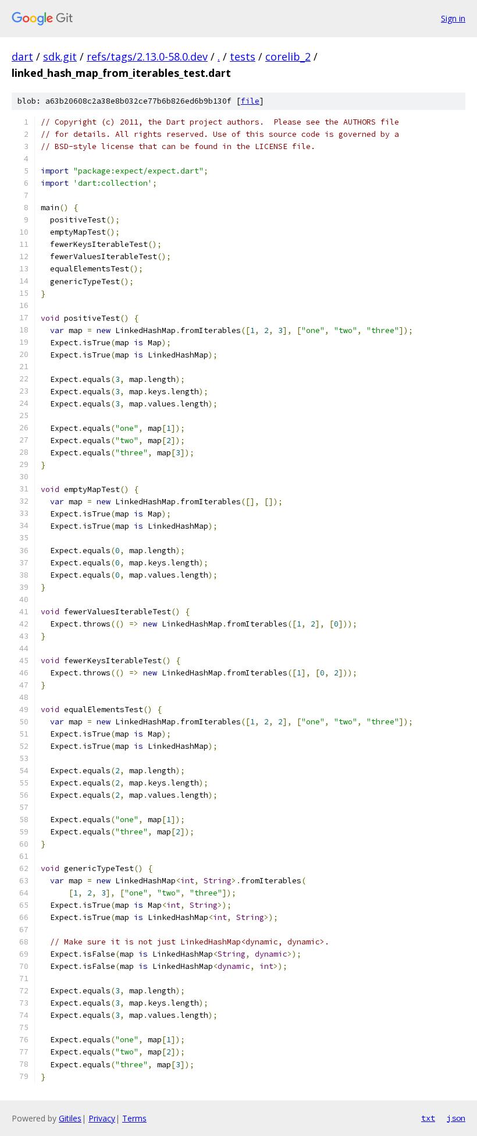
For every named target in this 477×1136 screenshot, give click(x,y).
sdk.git (60, 56)
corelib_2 (288, 56)
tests (242, 56)
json (456, 1118)
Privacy (101, 1118)
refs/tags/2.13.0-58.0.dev (147, 56)
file (250, 101)
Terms (134, 1118)
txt (428, 1118)
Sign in (453, 18)
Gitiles (70, 1118)
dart (22, 56)
